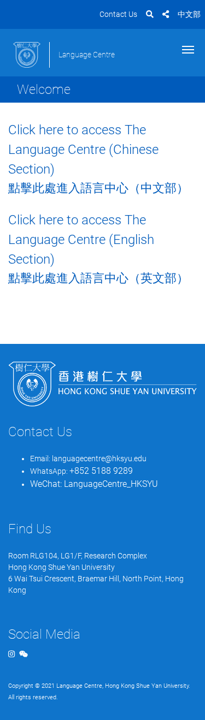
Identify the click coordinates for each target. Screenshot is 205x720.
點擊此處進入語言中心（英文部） (98, 278)
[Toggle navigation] (188, 48)
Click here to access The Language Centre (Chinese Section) (83, 149)
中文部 (189, 14)
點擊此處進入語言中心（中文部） (98, 188)
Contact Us (118, 14)
